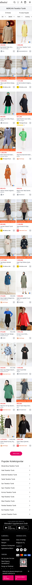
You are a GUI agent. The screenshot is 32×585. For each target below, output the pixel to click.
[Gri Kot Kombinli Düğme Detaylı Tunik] (24, 67)
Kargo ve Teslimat (7, 566)
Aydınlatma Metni (7, 548)
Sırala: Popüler (25, 13)
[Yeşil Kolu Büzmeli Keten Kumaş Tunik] (24, 139)
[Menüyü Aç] (30, 2)
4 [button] (14, 255)
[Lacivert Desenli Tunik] (8, 211)
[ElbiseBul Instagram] (25, 549)
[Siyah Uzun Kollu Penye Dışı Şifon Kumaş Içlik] (8, 103)
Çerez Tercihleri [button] (6, 578)
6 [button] (30, 42)
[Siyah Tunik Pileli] (24, 354)
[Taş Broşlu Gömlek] (8, 247)
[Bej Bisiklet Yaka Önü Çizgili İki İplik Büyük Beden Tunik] (8, 32)
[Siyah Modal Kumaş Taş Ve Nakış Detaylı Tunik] (8, 426)
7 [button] (14, 76)
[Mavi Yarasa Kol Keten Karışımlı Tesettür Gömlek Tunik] (8, 139)
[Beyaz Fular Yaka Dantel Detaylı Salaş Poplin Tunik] (24, 175)
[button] (4, 16)
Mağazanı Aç (20, 543)
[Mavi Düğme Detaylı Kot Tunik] (8, 283)
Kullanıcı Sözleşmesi (8, 545)
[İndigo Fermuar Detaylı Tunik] (8, 318)
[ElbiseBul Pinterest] (21, 549)
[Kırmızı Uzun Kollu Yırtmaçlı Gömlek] (24, 318)
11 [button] (14, 147)
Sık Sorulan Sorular (7, 558)
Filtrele (9, 13)
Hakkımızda (5, 540)
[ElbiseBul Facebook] (17, 549)
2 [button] (14, 114)
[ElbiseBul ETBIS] (23, 562)
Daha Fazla (16, 453)
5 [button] (30, 111)
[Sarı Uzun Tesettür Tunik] (24, 32)
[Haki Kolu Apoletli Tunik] (24, 283)
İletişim (3, 543)
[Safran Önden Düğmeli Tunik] (8, 175)
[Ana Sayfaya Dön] (3, 2)
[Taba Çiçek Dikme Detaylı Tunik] (8, 67)
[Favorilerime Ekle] (13, 51)
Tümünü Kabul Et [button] (20, 578)
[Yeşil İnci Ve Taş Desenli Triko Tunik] (8, 390)
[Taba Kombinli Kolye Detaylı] (24, 211)
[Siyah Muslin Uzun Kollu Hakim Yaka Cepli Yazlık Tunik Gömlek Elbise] (24, 103)
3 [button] (30, 219)
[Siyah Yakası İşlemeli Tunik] (24, 426)
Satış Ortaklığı (21, 540)
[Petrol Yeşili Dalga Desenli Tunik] (24, 390)
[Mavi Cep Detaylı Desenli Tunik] (8, 354)
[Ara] (14, 2)
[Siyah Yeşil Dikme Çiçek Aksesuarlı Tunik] (24, 247)
